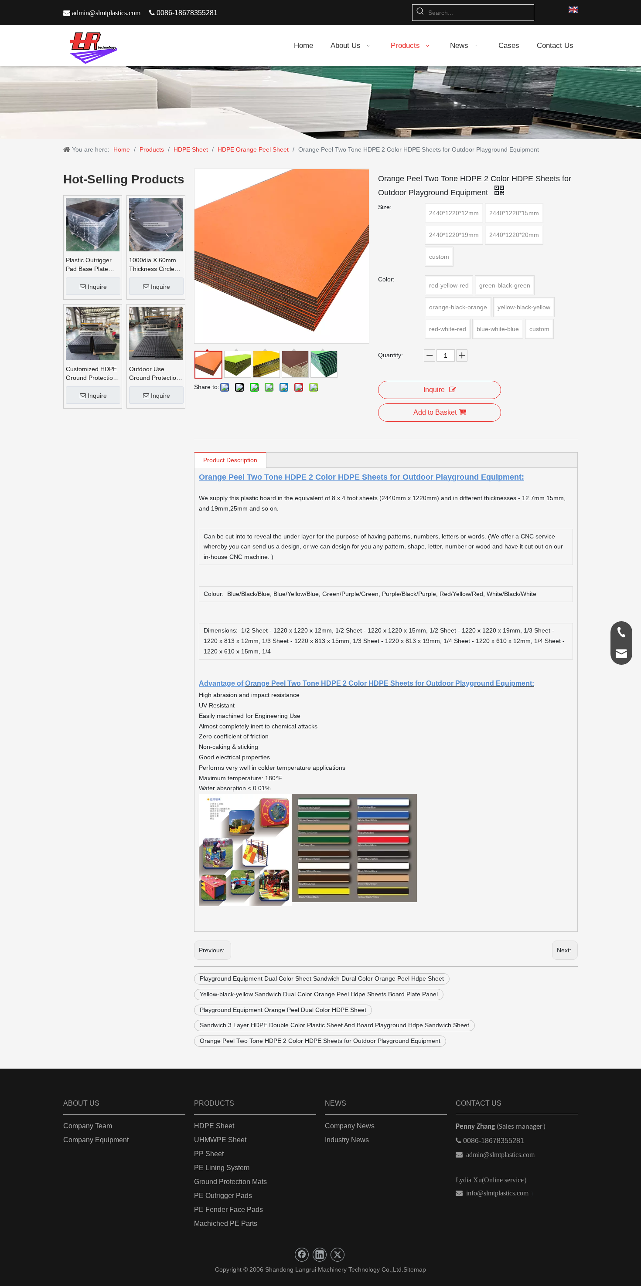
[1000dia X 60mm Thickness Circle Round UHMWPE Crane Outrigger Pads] (156, 223)
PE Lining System (221, 1167)
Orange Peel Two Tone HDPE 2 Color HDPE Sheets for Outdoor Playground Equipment (320, 1040)
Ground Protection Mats (230, 1181)
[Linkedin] (320, 1255)
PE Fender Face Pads (228, 1209)
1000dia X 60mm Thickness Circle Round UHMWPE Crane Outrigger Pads (153, 265)
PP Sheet (209, 1153)
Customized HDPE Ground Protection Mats (91, 373)
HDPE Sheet (214, 1126)
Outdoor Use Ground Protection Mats (154, 373)
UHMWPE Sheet (220, 1140)
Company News (350, 1126)
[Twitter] (337, 1255)
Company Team (87, 1126)
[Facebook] (302, 1255)
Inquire (97, 286)
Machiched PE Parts (225, 1223)
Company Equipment (96, 1140)
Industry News (347, 1140)
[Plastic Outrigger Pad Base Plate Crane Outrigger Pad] (92, 223)
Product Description (230, 460)
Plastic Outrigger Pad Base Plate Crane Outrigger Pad (89, 265)
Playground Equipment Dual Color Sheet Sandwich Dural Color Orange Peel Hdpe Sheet (322, 978)
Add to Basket (435, 412)
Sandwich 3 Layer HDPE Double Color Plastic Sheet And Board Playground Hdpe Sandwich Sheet (334, 1025)
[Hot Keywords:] (420, 12)
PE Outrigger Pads (223, 1195)
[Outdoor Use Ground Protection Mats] (156, 332)
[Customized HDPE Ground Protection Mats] (92, 332)
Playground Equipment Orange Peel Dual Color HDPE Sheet (283, 1009)
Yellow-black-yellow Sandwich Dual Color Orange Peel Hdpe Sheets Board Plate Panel (319, 994)
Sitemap (414, 1269)
